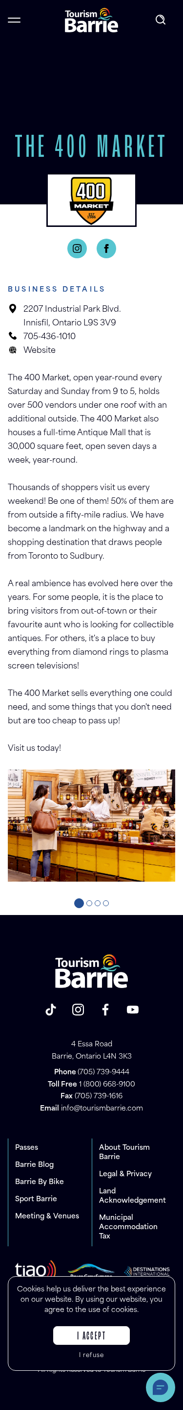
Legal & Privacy (125, 1174)
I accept (91, 1336)
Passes (26, 1148)
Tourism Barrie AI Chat (160, 1387)
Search (161, 20)
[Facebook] (106, 248)
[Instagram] (77, 248)
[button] (79, 903)
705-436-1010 (49, 337)
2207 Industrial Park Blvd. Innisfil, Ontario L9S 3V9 (72, 316)
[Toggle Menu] (14, 20)
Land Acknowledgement (132, 1196)
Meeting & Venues (47, 1216)
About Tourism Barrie (124, 1152)
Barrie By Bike (39, 1182)
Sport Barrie (36, 1199)
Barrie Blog (34, 1165)
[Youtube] (133, 1009)
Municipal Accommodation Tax (128, 1227)
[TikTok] (51, 1009)
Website (39, 351)
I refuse (91, 1356)
